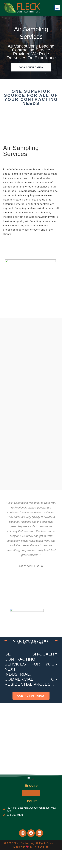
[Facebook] (31, 833)
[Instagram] (22, 833)
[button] (57, 7)
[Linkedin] (39, 833)
